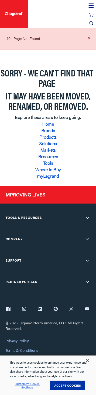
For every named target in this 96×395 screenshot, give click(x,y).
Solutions (48, 143)
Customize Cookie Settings (27, 386)
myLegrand (48, 175)
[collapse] (87, 217)
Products (47, 136)
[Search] (91, 23)
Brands (48, 130)
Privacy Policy (17, 341)
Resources (48, 156)
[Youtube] (87, 309)
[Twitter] (71, 309)
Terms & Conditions (22, 350)
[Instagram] (24, 309)
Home (48, 123)
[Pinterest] (55, 309)
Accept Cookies (67, 385)
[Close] (87, 360)
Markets (48, 149)
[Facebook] (8, 309)
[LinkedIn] (40, 309)
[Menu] (91, 5)
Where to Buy (48, 169)
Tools (48, 162)
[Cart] (91, 15)
